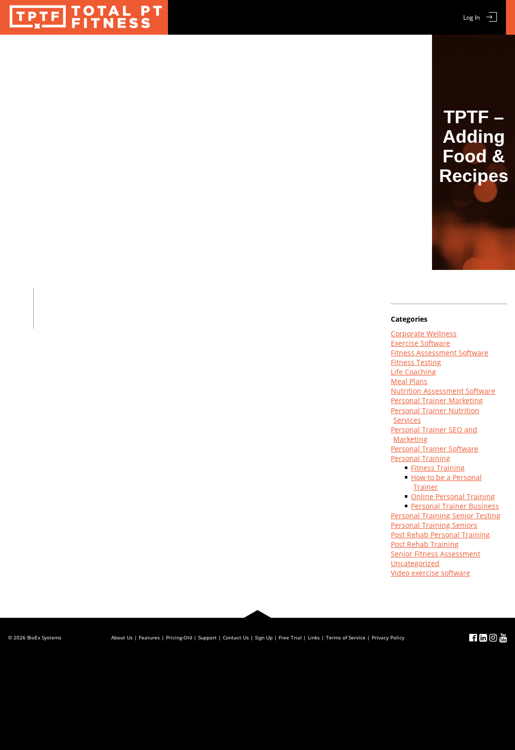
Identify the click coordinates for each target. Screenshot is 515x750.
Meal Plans (192, 51)
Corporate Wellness (424, 333)
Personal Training (420, 458)
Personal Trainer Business (455, 506)
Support (327, 51)
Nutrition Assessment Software (443, 391)
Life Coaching (413, 372)
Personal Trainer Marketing (437, 400)
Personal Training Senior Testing (445, 515)
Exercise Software (420, 343)
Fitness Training (438, 468)
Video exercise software (430, 573)
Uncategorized (415, 563)
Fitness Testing (416, 362)
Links (314, 637)
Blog (416, 51)
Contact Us (375, 51)
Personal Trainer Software (434, 448)
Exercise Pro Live (84, 17)
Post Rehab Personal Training (440, 534)
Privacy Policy (388, 637)
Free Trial (243, 51)
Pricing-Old (179, 637)
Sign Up (264, 637)
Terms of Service (346, 637)
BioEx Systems (44, 637)
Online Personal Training (453, 496)
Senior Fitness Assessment (435, 553)
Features (96, 51)
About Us (122, 637)
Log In (471, 17)
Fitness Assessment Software (439, 352)
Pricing (286, 51)
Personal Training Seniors (434, 525)
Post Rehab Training (425, 544)
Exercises (142, 51)
